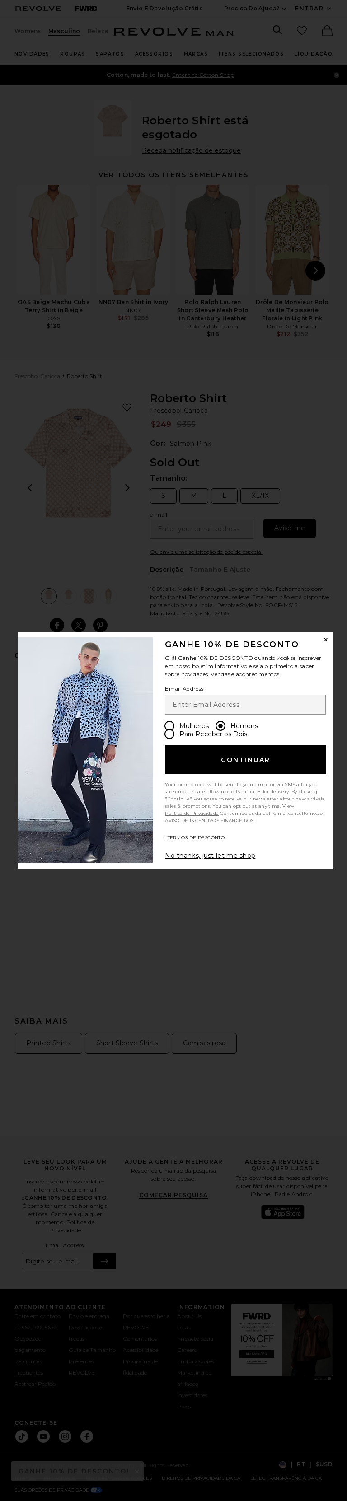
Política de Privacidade (192, 813)
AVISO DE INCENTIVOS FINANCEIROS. (210, 820)
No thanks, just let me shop (210, 855)
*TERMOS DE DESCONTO (195, 838)
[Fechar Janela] (326, 639)
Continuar (245, 760)
